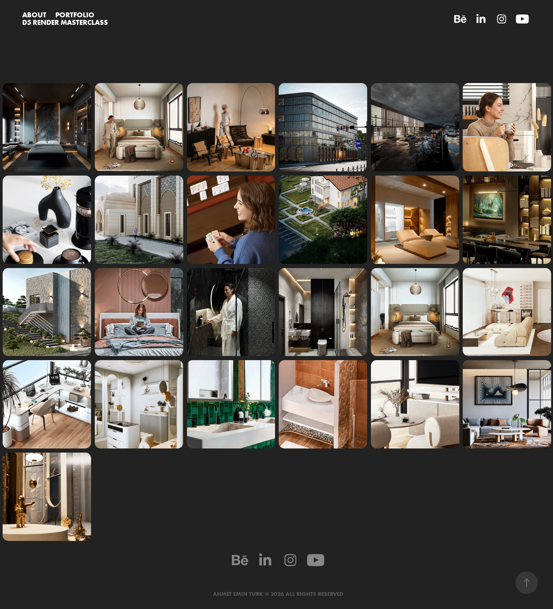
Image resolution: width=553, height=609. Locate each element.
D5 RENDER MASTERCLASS (65, 22)
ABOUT (34, 14)
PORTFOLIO (74, 14)
